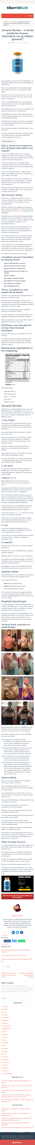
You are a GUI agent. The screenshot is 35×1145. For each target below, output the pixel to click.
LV (3, 1138)
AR (2, 1136)
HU (30, 1136)
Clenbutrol (5, 1034)
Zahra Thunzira (7, 982)
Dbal (4, 1045)
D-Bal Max (6, 1043)
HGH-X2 (5, 1065)
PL (13, 1138)
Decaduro (5, 1048)
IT (33, 1136)
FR (20, 1136)
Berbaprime (6, 1017)
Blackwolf (5, 1020)
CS (8, 1136)
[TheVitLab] (17, 7)
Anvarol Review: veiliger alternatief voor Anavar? (14, 955)
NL (13, 1136)
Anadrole (5, 1009)
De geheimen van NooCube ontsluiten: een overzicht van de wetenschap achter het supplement (16, 1119)
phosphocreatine (18, 211)
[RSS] (17, 2)
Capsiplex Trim (7, 1029)
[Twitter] (17, 932)
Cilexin (5, 1031)
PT (10, 1138)
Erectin (5, 1054)
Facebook (7, 941)
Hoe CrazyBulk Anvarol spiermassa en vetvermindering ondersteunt (15, 951)
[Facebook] (21, 932)
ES (26, 1138)
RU (18, 1138)
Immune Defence (7, 1073)
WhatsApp (21, 941)
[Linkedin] (13, 932)
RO (16, 1138)
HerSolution (6, 1062)
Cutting (5, 1040)
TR (32, 1138)
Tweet (14, 941)
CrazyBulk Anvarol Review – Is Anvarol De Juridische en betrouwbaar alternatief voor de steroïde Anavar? (16, 1096)
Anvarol (5, 1015)
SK (21, 1138)
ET (15, 1136)
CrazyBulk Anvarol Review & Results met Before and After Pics (16, 960)
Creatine (5, 1037)
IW (28, 1136)
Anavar (8, 966)
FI (17, 1136)
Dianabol (5, 1051)
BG (5, 1136)
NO (8, 1138)
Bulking (5, 1023)
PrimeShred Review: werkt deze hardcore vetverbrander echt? (17, 1127)
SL (24, 1138)
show (13, 141)
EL (25, 1136)
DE (23, 1136)
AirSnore (5, 1006)
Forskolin (5, 1057)
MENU (30, 16)
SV (29, 1138)
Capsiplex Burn (7, 1026)
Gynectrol (5, 1059)
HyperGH (5, 1068)
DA (10, 1136)
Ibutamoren (6, 1071)
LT (5, 1138)
